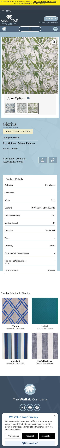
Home (5, 127)
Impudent (15, 361)
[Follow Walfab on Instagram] (23, 407)
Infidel (45, 326)
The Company (30, 399)
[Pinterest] (30, 407)
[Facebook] (36, 407)
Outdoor (12, 143)
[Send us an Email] (43, 160)
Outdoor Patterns (26, 143)
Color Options (16, 98)
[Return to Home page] (30, 389)
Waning (15, 326)
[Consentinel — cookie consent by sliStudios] (29, 443)
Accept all (46, 436)
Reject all (30, 436)
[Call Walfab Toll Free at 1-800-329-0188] (53, 160)
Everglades (50, 185)
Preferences (13, 436)
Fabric (10, 127)
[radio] (10, 108)
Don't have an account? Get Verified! (48, 22)
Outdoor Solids (48, 328)
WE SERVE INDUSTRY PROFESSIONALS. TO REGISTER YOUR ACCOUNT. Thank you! (30, 2)
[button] (30, 29)
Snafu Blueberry (44, 361)
